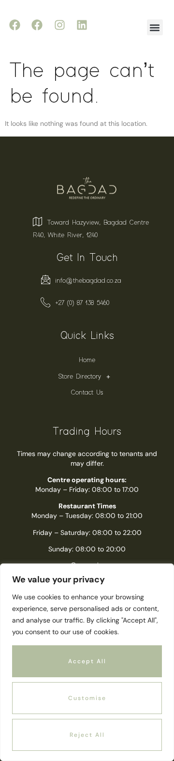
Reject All (87, 735)
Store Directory (79, 376)
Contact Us (87, 392)
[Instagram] (59, 24)
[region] (87, 662)
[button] (155, 27)
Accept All (87, 661)
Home (87, 360)
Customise (87, 698)
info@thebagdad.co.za (88, 280)
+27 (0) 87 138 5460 (82, 303)
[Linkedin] (81, 24)
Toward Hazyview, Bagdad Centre (98, 222)
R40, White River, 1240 (65, 235)
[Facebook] (14, 24)
